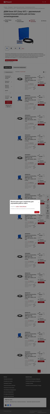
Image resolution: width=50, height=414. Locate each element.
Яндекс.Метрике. (23, 206)
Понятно (37, 212)
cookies (17, 206)
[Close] (38, 202)
